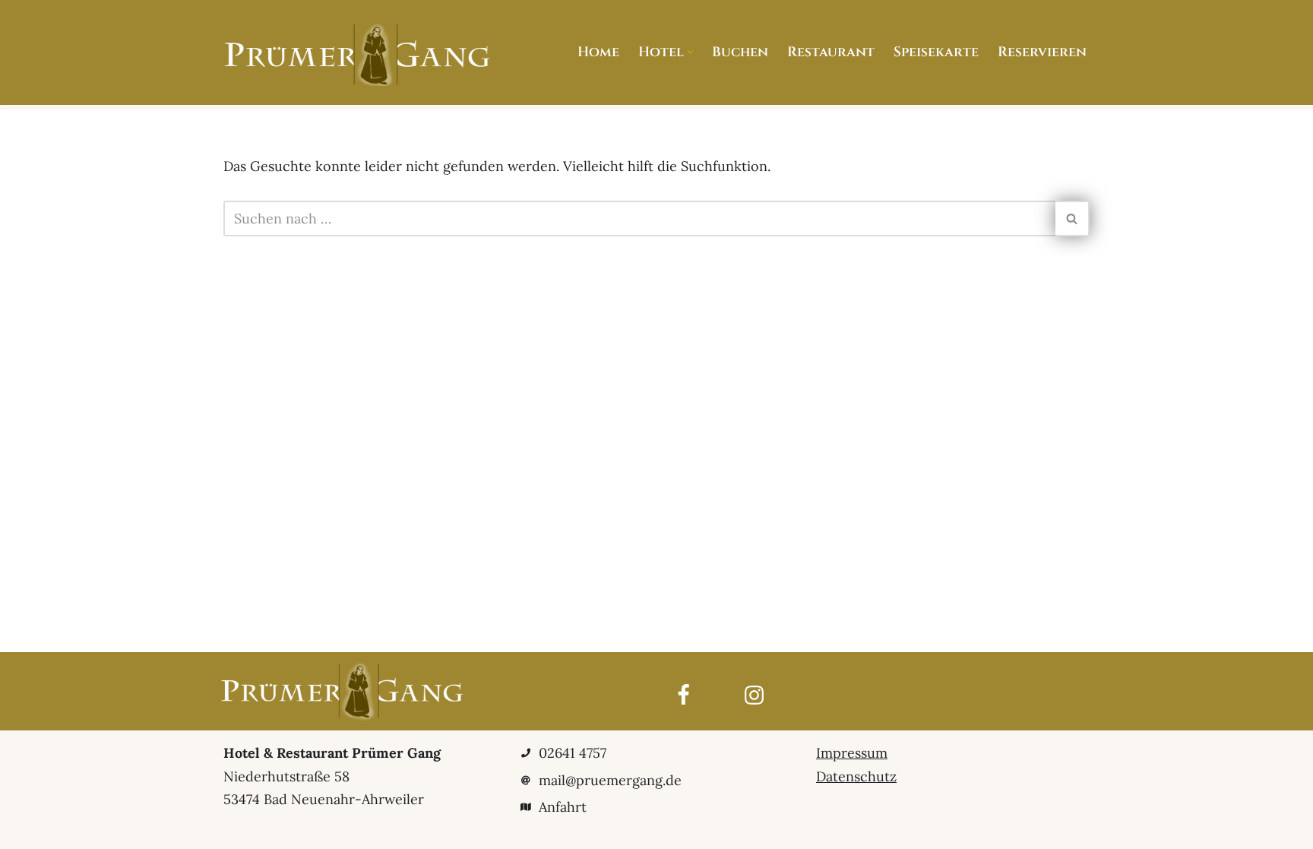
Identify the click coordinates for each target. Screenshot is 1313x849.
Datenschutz (856, 776)
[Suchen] (1072, 218)
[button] (690, 52)
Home (598, 52)
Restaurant (831, 52)
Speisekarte (936, 52)
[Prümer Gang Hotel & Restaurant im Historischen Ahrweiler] (356, 55)
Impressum (851, 753)
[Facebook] (683, 695)
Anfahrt (563, 807)
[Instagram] (754, 695)
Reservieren (1042, 52)
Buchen (740, 52)
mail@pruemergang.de (610, 780)
